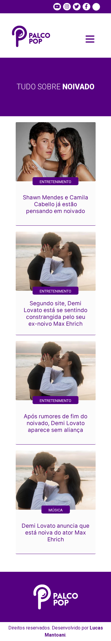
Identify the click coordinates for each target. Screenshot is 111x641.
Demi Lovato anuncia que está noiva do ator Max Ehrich (55, 532)
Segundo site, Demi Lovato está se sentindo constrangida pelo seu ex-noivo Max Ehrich (55, 313)
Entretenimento (55, 182)
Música (56, 510)
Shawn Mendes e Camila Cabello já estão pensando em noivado (55, 204)
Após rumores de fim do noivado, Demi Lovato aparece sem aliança (55, 423)
